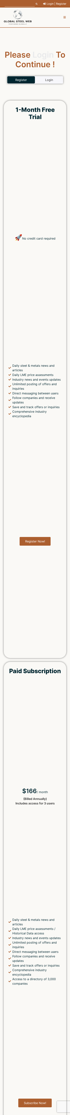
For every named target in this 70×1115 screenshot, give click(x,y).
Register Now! (35, 541)
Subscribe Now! (35, 1103)
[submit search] (36, 4)
